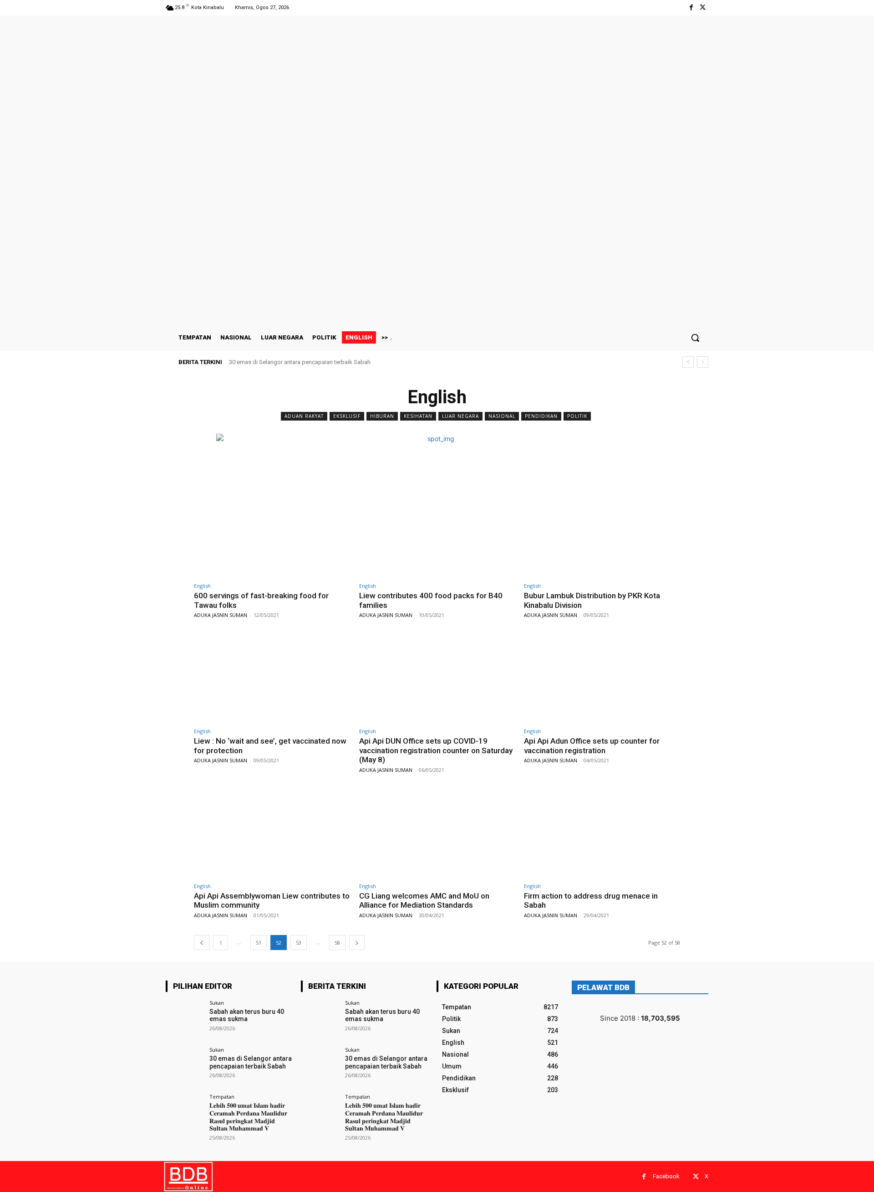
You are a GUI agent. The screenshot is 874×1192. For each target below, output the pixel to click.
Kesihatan (418, 416)
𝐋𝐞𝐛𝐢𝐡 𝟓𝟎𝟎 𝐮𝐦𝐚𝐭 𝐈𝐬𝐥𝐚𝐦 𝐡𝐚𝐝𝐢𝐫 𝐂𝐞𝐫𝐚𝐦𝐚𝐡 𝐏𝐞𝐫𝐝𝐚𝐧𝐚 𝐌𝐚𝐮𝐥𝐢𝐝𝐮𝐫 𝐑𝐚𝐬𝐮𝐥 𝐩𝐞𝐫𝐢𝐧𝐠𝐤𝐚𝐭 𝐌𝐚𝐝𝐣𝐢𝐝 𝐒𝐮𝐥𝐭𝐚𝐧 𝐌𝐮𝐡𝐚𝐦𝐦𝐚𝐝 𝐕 (248, 1117)
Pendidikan (541, 416)
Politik (577, 416)
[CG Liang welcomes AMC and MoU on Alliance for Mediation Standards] (437, 833)
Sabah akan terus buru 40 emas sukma (246, 1015)
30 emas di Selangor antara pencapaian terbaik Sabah (300, 362)
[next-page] (357, 942)
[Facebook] (691, 7)
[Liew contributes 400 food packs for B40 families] (437, 532)
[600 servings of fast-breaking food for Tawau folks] (272, 532)
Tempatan (221, 1096)
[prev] (688, 362)
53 (298, 942)
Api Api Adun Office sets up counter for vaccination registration (592, 745)
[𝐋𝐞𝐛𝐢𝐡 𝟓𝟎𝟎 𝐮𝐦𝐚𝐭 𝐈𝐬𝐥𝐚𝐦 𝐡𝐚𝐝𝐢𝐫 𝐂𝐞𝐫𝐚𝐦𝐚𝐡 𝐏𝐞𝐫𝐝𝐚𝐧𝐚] (184, 1113)
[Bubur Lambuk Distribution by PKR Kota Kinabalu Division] (602, 532)
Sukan (216, 1002)
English (202, 585)
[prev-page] (201, 942)
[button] (695, 337)
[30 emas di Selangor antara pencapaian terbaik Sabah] (184, 1066)
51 (258, 942)
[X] (702, 7)
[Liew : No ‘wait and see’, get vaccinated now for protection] (272, 678)
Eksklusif (347, 416)
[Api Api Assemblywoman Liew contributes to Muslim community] (272, 833)
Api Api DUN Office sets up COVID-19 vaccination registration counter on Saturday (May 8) (436, 750)
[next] (702, 362)
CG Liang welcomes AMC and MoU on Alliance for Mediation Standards (424, 900)
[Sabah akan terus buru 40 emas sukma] (184, 1019)
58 (337, 942)
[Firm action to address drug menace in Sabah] (602, 833)
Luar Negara (460, 416)
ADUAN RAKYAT (304, 416)
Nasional (501, 416)
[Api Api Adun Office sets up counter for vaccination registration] (602, 678)
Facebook (666, 1176)
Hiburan (382, 416)
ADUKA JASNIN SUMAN (220, 614)
